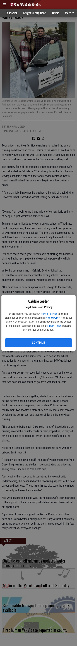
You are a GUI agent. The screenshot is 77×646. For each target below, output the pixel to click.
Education (12, 13)
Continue (38, 342)
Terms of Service (48, 313)
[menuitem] (55, 12)
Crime (55, 13)
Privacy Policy (52, 317)
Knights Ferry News (34, 13)
